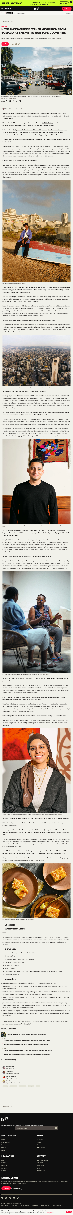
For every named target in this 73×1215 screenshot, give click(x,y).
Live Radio (40, 1139)
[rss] (13, 44)
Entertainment (5, 1142)
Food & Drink (13, 1086)
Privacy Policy (13, 1205)
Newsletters (4, 1168)
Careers (3, 1162)
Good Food (4, 26)
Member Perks (41, 1170)
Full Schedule (41, 1147)
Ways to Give (40, 1165)
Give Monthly (16, 1188)
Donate (68, 9)
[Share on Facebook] (10, 101)
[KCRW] (4, 1120)
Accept (69, 1212)
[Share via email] (20, 101)
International (23, 1086)
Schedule (68, 13)
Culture (5, 1086)
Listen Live (8, 9)
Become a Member (42, 1160)
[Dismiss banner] (71, 2)
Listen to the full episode (10, 1059)
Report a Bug (4, 1205)
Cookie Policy (34, 1205)
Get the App (63, 3)
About (3, 1160)
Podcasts (40, 1145)
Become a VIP (41, 1162)
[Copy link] (7, 101)
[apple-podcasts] (16, 44)
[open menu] (3, 9)
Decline (60, 1212)
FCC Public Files (44, 1205)
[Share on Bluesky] (16, 101)
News (3, 1139)
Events (3, 1150)
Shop (38, 1168)
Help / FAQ (4, 1165)
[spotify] (19, 44)
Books (38, 1086)
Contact (3, 1170)
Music (39, 1142)
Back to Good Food (8, 21)
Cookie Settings (57, 1205)
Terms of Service (24, 1205)
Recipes (31, 1086)
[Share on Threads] (13, 101)
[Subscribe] (56, 1128)
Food (2, 1145)
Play (6, 44)
